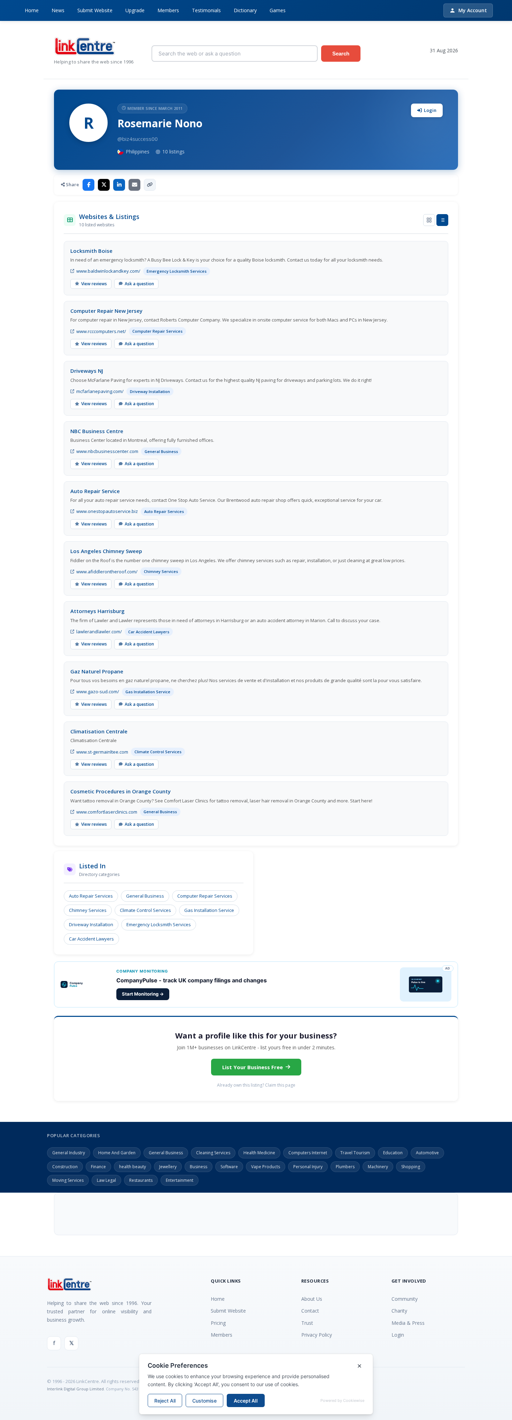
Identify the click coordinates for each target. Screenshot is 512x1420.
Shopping (410, 1167)
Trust (307, 1323)
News (58, 10)
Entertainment (179, 1180)
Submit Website (95, 10)
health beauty (132, 1167)
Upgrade (135, 10)
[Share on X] (104, 185)
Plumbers (345, 1167)
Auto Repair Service (95, 491)
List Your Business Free (252, 1067)
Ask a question (139, 284)
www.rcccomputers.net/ (101, 331)
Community (404, 1299)
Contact (310, 1310)
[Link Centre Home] (97, 46)
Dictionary (245, 10)
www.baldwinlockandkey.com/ (108, 271)
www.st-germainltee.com (102, 752)
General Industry (68, 1153)
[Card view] (429, 220)
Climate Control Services (145, 910)
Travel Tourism (355, 1153)
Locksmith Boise (91, 250)
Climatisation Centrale (98, 731)
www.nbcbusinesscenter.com (107, 451)
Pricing (218, 1323)
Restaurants (141, 1180)
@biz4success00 (137, 138)
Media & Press (408, 1323)
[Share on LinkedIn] (119, 185)
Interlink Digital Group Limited (75, 1388)
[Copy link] (150, 185)
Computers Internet (307, 1153)
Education (393, 1153)
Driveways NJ (86, 370)
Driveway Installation (91, 924)
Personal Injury (308, 1167)
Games (278, 10)
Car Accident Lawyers (91, 939)
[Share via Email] (134, 185)
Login (430, 110)
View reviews (94, 284)
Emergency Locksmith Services (158, 924)
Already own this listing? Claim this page (256, 1085)
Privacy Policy (316, 1334)
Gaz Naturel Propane (96, 671)
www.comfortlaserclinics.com (106, 812)
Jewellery (168, 1167)
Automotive (427, 1153)
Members (168, 10)
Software (229, 1167)
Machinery (378, 1167)
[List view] (442, 220)
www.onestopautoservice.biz (107, 511)
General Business (145, 896)
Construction (65, 1167)
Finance (98, 1167)
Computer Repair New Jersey (106, 310)
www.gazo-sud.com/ (97, 691)
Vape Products (265, 1167)
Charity (399, 1310)
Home (32, 10)
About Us (311, 1299)
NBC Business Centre (96, 431)
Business (198, 1167)
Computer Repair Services (204, 896)
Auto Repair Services (91, 896)
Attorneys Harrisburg (97, 610)
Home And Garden (116, 1153)
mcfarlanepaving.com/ (100, 391)
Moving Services (68, 1180)
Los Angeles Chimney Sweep (106, 550)
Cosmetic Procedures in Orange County (120, 791)
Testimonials (206, 10)
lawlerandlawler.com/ (99, 631)
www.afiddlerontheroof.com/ (107, 571)
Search (340, 53)
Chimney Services (88, 910)
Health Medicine (259, 1153)
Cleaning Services (213, 1153)
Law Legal (106, 1180)
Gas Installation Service (209, 910)
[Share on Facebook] (88, 185)
